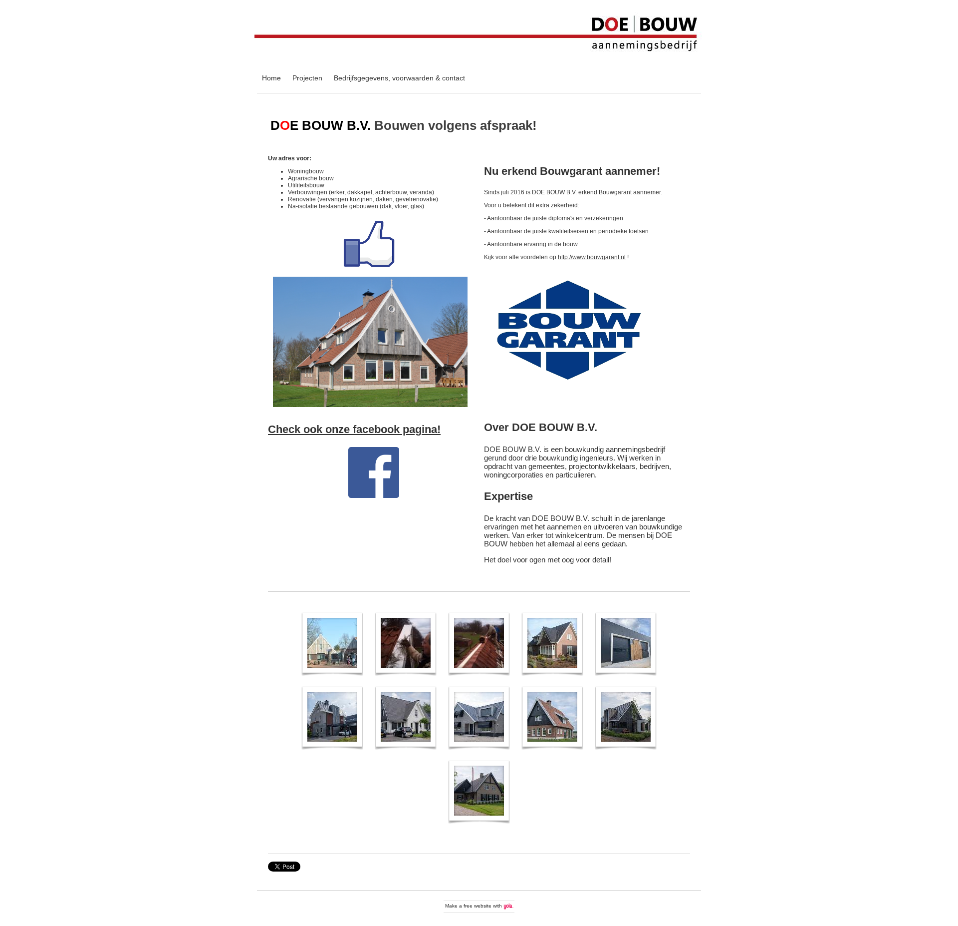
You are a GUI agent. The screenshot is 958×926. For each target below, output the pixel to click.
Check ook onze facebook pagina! (354, 429)
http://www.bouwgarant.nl (592, 257)
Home (271, 78)
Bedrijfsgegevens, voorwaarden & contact (399, 78)
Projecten (307, 78)
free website (477, 906)
